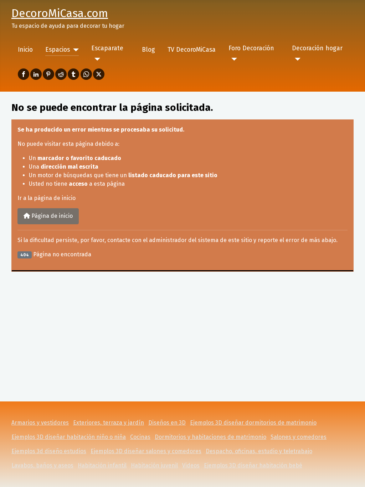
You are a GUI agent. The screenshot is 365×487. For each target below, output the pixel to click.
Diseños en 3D (167, 422)
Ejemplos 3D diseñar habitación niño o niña (68, 437)
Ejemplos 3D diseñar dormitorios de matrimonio (253, 422)
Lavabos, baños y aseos (42, 465)
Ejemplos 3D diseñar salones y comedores (146, 451)
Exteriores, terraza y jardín (108, 422)
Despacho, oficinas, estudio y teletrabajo (259, 451)
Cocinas (140, 437)
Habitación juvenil (154, 465)
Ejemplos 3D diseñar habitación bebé (253, 465)
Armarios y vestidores (40, 422)
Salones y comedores (299, 437)
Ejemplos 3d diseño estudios (48, 451)
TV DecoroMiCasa (192, 49)
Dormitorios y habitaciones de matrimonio (210, 437)
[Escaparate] (95, 59)
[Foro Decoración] (232, 59)
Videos (191, 465)
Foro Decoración (251, 48)
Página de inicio (51, 215)
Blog (148, 49)
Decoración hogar (317, 48)
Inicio (25, 49)
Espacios (57, 49)
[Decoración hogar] (296, 59)
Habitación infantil (102, 465)
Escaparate (107, 48)
